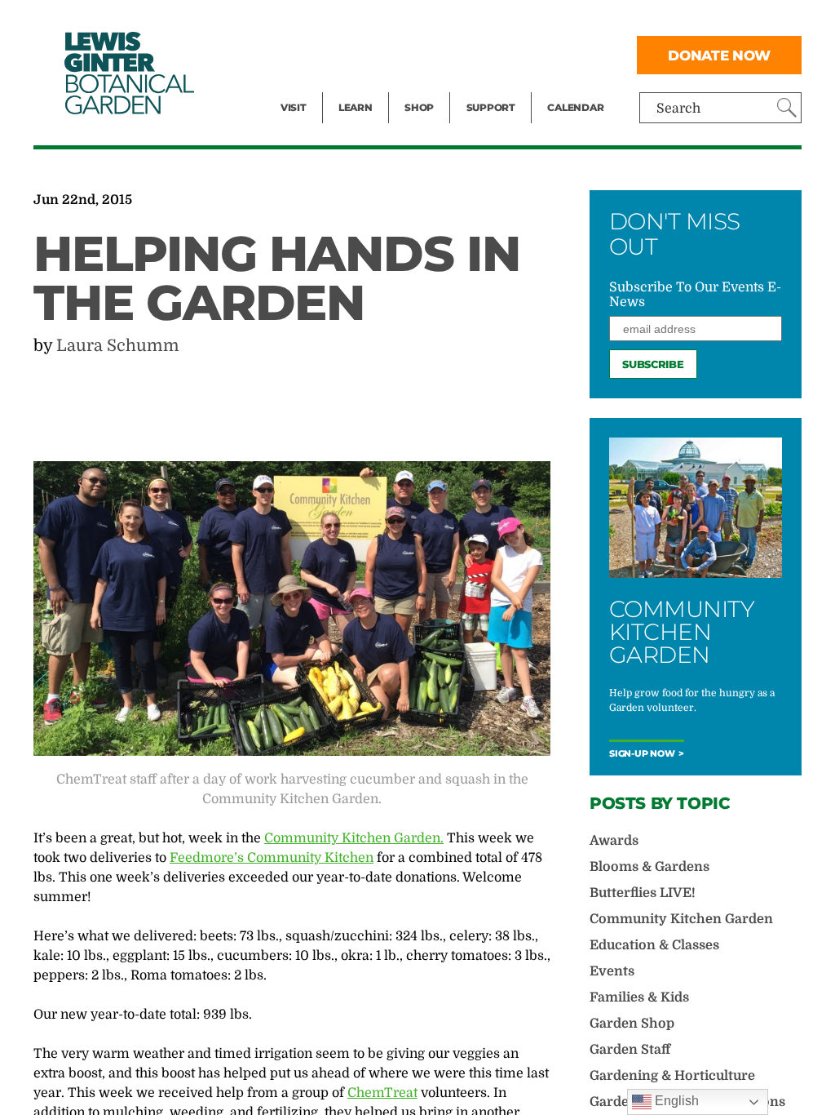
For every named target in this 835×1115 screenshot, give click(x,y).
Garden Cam (377, 54)
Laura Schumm (117, 345)
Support (490, 107)
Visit (294, 107)
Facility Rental (325, 21)
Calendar (575, 107)
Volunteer (496, 86)
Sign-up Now (642, 754)
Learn (355, 107)
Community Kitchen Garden (681, 919)
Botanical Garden (128, 73)
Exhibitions (316, 86)
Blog (351, 86)
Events (302, 54)
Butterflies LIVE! (643, 893)
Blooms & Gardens (649, 867)
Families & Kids (639, 997)
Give (480, 54)
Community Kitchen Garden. (354, 838)
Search (678, 108)
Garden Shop (632, 1023)
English (675, 1101)
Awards (614, 840)
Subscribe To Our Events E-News (695, 294)
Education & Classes (654, 945)
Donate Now (719, 55)
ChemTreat (382, 1093)
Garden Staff (630, 1049)
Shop (419, 107)
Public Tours (377, 21)
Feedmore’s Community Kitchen (271, 858)
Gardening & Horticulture (672, 1075)
